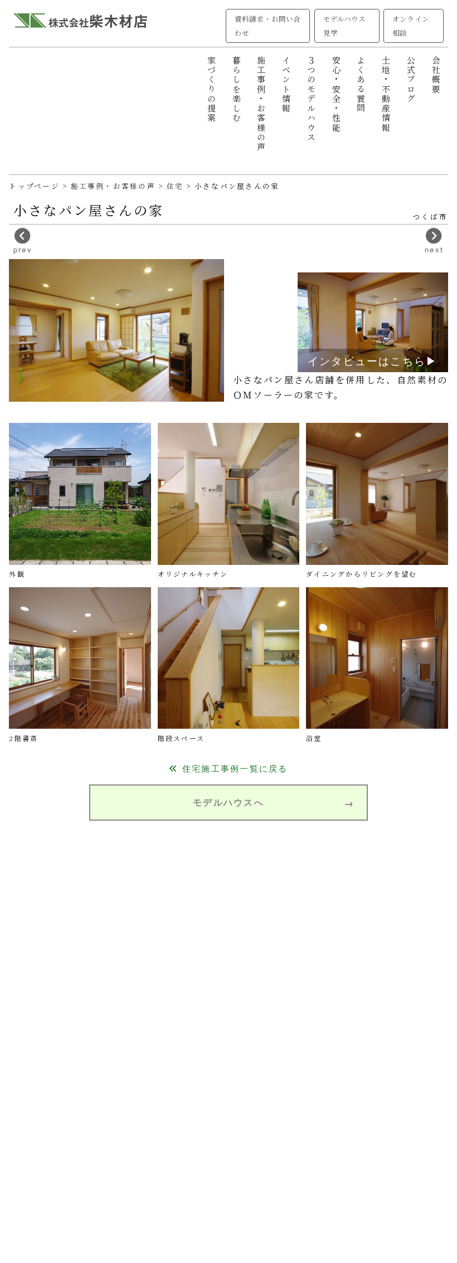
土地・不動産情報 (386, 94)
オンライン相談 (410, 25)
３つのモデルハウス (311, 99)
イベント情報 (286, 84)
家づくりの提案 (211, 89)
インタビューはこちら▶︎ (373, 360)
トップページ (34, 186)
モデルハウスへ (228, 802)
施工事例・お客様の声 (261, 104)
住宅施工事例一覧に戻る (233, 768)
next (434, 249)
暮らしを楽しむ (236, 89)
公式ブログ (410, 80)
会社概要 (435, 75)
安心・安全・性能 (336, 94)
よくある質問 (361, 84)
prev (22, 249)
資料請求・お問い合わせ (267, 25)
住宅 (177, 186)
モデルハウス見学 (344, 25)
